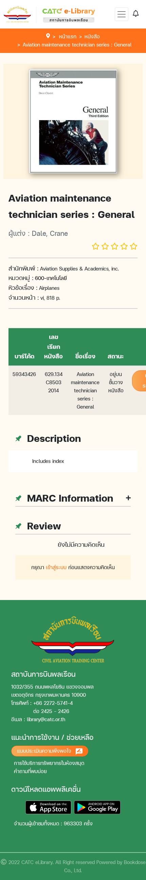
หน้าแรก (67, 36)
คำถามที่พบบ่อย (30, 771)
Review (42, 525)
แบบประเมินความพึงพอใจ (45, 751)
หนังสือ (92, 36)
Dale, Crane (50, 233)
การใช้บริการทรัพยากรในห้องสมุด (49, 763)
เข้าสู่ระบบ (56, 567)
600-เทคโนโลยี (51, 278)
